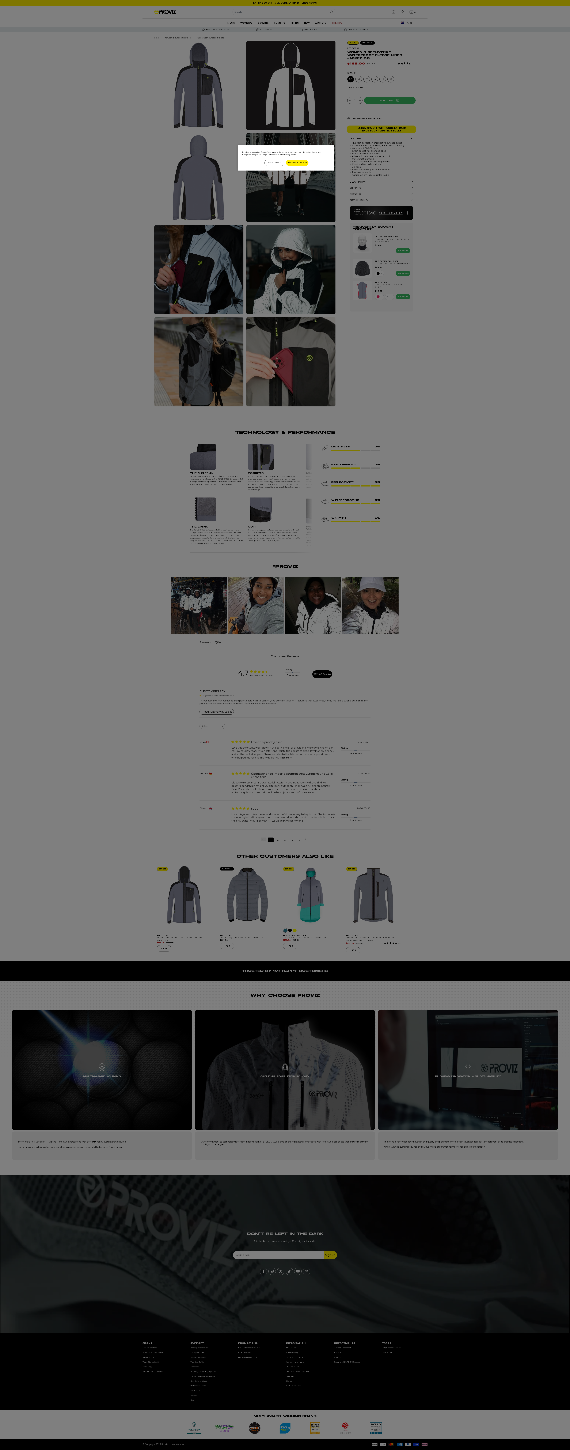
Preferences (274, 163)
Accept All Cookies (297, 163)
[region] (286, 158)
